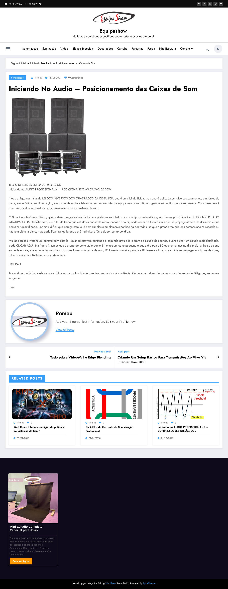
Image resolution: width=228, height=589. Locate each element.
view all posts (65, 329)
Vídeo (64, 48)
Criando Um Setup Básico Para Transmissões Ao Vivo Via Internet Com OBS (162, 359)
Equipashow (113, 30)
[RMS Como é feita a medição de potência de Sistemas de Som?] (42, 404)
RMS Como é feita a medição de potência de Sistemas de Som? (39, 429)
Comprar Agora (21, 561)
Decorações (105, 48)
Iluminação (49, 48)
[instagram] (215, 4)
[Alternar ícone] (8, 49)
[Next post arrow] (218, 357)
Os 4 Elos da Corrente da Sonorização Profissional (109, 429)
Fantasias (137, 48)
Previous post (102, 351)
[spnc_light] (218, 49)
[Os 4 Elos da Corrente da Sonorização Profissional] (114, 404)
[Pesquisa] (207, 49)
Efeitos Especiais (82, 48)
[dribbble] (210, 4)
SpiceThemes (149, 583)
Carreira (122, 48)
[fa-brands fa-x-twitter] (204, 4)
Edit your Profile (117, 321)
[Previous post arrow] (10, 357)
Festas (151, 48)
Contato (185, 48)
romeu (38, 77)
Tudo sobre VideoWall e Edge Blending (80, 357)
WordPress (110, 583)
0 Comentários (75, 77)
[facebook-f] (199, 4)
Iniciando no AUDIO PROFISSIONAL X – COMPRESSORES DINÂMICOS (183, 429)
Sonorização (30, 48)
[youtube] (221, 4)
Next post (123, 351)
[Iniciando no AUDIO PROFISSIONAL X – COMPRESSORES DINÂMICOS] (186, 404)
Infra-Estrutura (167, 48)
